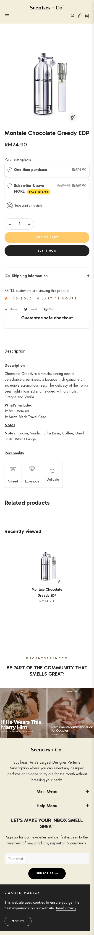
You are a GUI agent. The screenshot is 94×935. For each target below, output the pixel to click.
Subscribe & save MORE (31, 188)
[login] (71, 16)
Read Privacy (66, 908)
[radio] (10, 170)
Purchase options (18, 159)
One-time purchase (30, 169)
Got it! (18, 921)
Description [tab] (15, 351)
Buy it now (47, 251)
